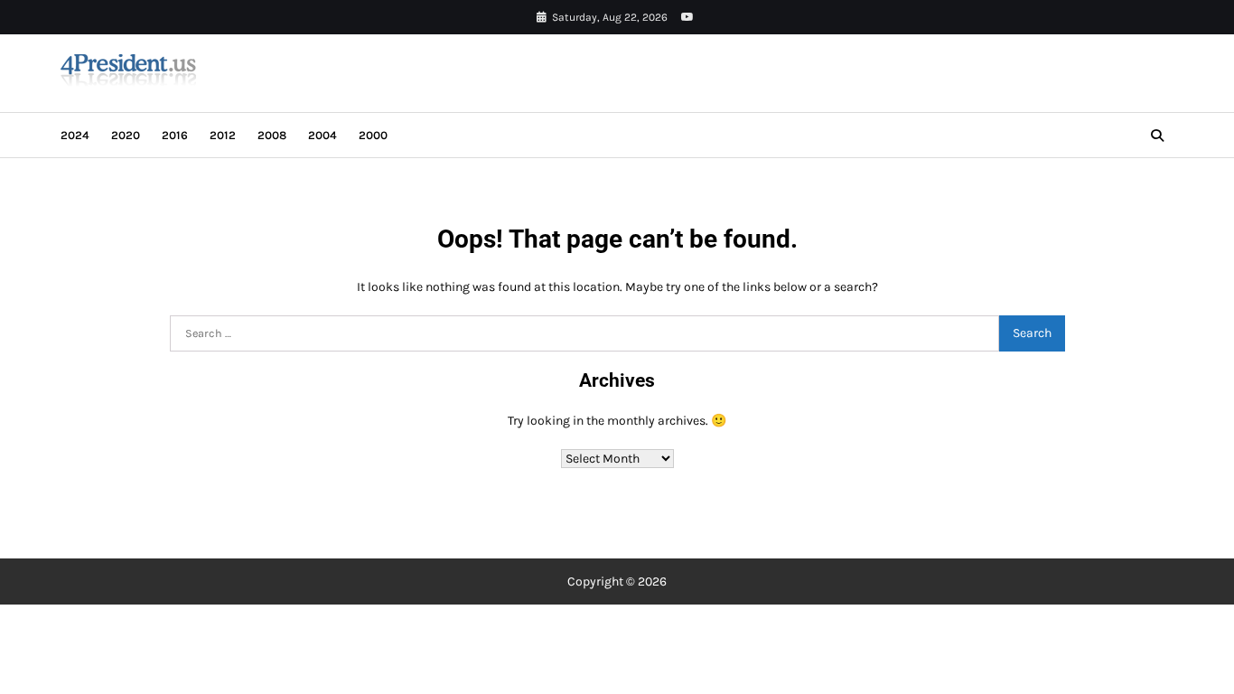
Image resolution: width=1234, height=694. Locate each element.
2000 (373, 135)
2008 (271, 135)
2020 (125, 135)
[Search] (1157, 135)
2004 (322, 135)
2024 (75, 135)
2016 (175, 135)
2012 (223, 135)
